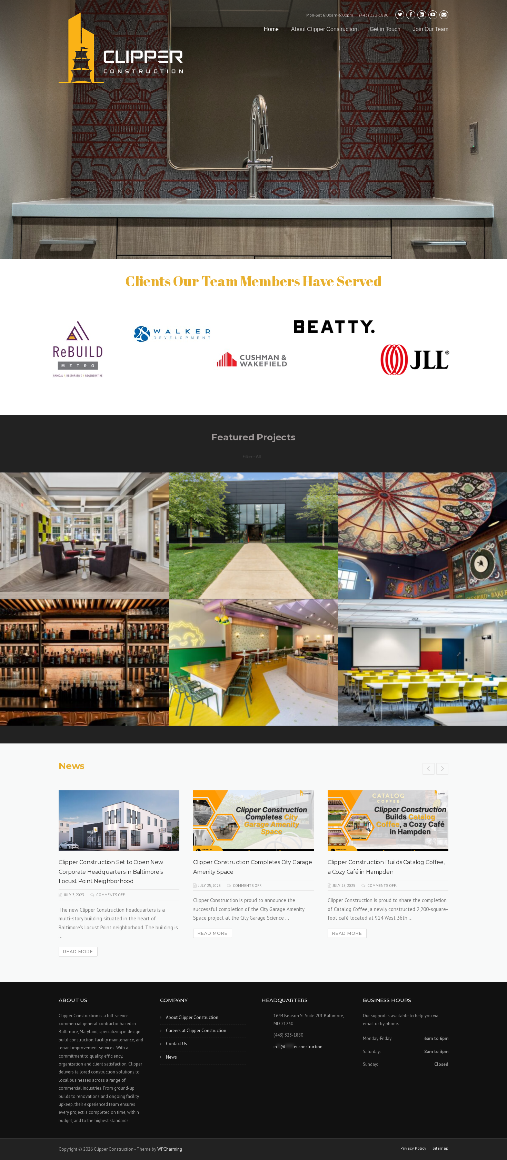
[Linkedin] (421, 14)
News (171, 1057)
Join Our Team (430, 29)
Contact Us (176, 1044)
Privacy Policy (413, 1148)
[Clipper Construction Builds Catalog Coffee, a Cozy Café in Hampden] (119, 820)
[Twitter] (399, 14)
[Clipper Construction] (121, 47)
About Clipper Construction (324, 29)
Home (271, 29)
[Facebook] (410, 14)
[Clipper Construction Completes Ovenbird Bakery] (388, 820)
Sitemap (440, 1148)
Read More (78, 933)
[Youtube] (432, 14)
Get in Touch (385, 29)
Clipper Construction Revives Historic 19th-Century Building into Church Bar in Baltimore (250, 871)
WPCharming (169, 1149)
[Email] (443, 14)
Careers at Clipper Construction (196, 1030)
